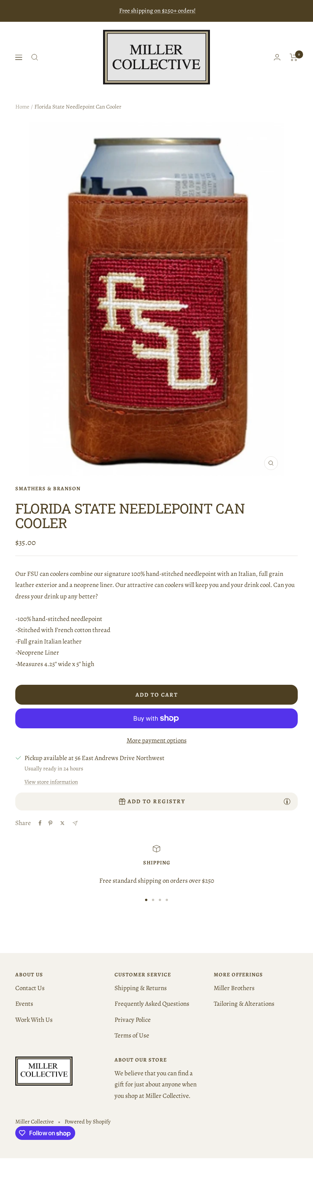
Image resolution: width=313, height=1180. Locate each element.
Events (24, 1003)
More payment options (157, 740)
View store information (51, 782)
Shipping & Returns (141, 988)
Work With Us (34, 1019)
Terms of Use (132, 1035)
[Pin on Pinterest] (50, 823)
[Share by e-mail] (75, 823)
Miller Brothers (234, 988)
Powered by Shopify (88, 1121)
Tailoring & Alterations (244, 1003)
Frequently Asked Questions (152, 1003)
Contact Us (30, 988)
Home (22, 106)
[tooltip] (287, 801)
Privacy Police (133, 1019)
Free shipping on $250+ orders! (157, 10)
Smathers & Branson (48, 488)
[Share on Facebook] (40, 823)
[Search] (34, 57)
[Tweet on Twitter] (62, 823)
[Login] (277, 57)
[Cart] (294, 57)
